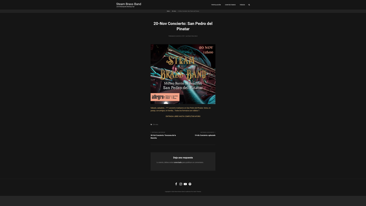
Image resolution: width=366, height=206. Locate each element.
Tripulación (216, 5)
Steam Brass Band (128, 4)
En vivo (174, 11)
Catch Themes (197, 191)
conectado (178, 162)
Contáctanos (230, 5)
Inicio (168, 11)
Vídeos (242, 5)
